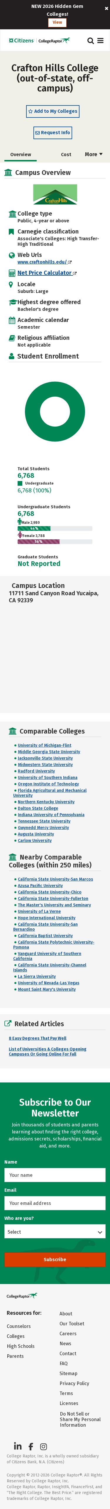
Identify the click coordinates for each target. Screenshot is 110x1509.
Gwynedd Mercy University (43, 827)
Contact (68, 1353)
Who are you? (19, 1218)
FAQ (63, 1363)
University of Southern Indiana (47, 777)
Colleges (16, 1336)
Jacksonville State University (45, 758)
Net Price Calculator (45, 272)
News (65, 1343)
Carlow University (35, 840)
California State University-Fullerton (53, 898)
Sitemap (68, 1373)
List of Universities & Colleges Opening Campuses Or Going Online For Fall (48, 1052)
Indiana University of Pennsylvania (51, 814)
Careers (68, 1333)
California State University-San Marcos (55, 879)
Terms (66, 1393)
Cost (66, 154)
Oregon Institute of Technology (48, 784)
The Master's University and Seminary (54, 905)
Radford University (36, 771)
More (91, 154)
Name (10, 1162)
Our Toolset (72, 1323)
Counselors (19, 1326)
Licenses (69, 1403)
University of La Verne (39, 911)
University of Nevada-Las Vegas (48, 983)
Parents (15, 1356)
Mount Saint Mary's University (47, 989)
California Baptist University (45, 935)
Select (14, 1232)
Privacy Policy (74, 1383)
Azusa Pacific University (40, 885)
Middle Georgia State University (49, 751)
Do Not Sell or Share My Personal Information (80, 1419)
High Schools (21, 1346)
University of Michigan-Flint (44, 745)
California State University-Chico (50, 892)
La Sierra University (37, 976)
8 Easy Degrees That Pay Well (37, 1038)
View (57, 22)
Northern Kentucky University (46, 801)
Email (10, 1190)
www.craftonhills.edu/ (43, 262)
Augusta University (36, 834)
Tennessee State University (44, 821)
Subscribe (55, 1259)
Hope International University (46, 917)
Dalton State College (38, 808)
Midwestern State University (45, 764)
